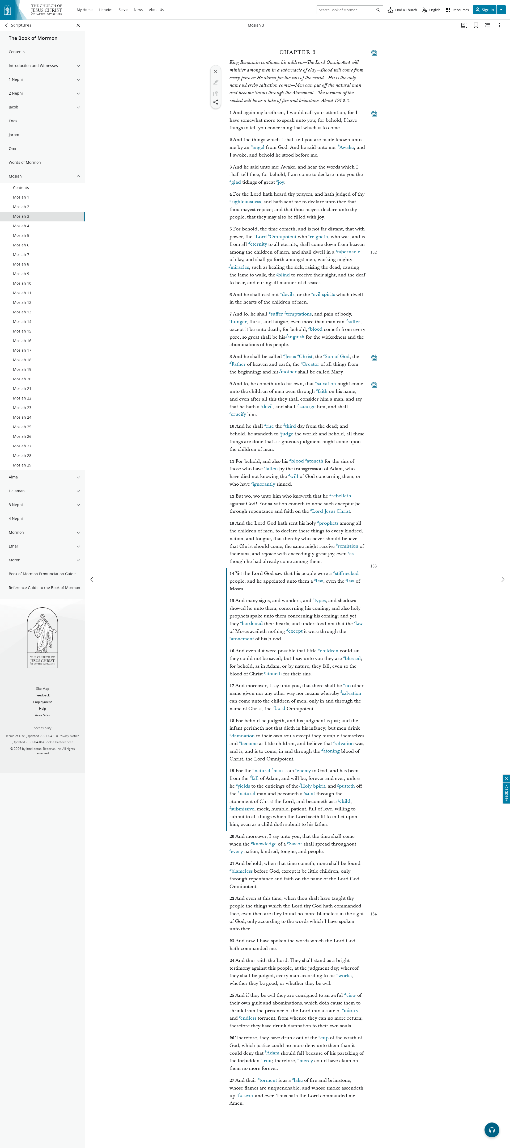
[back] (6, 25)
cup (324, 1038)
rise (270, 426)
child (344, 801)
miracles (240, 267)
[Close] (215, 72)
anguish (295, 337)
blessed (353, 658)
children (329, 650)
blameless (242, 871)
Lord (261, 236)
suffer (277, 314)
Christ (305, 356)
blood (316, 329)
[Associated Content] (374, 52)
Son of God (337, 356)
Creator (310, 364)
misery (351, 1010)
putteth (347, 786)
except (295, 631)
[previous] (92, 579)
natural (262, 770)
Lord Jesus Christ (331, 511)
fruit (267, 1060)
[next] (502, 579)
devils (288, 294)
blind (284, 275)
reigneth (319, 236)
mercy (306, 1060)
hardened (252, 623)
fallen (271, 468)
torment (268, 1080)
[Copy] (215, 93)
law (319, 581)
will (294, 476)
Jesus (290, 356)
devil (267, 406)
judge (287, 434)
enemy (304, 770)
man (278, 770)
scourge (307, 406)
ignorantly (264, 484)
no (348, 685)
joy (281, 182)
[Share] (215, 102)
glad (236, 182)
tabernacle (348, 252)
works (344, 975)
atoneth (315, 461)
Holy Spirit (313, 786)
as (351, 553)
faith (323, 391)
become (249, 743)
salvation (326, 383)
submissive (242, 809)
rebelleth (341, 496)
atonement (242, 639)
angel (259, 147)
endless (248, 1018)
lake (298, 1080)
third (290, 426)
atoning (331, 751)
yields (243, 786)
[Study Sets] (464, 25)
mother (289, 372)
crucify (238, 414)
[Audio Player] (491, 1129)
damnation (243, 736)
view (351, 995)
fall (255, 778)
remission (348, 546)
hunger (239, 321)
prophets (328, 523)
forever (246, 1095)
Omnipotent (283, 236)
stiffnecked (347, 573)
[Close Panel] (78, 25)
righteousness (246, 202)
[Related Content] (487, 25)
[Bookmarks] (476, 25)
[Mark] (215, 82)
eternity (258, 244)
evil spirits (324, 294)
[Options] (499, 25)
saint (310, 793)
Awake (346, 147)
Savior (295, 844)
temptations (299, 314)
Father (238, 364)
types (320, 600)
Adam (272, 1053)
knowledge (265, 844)
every (237, 851)
